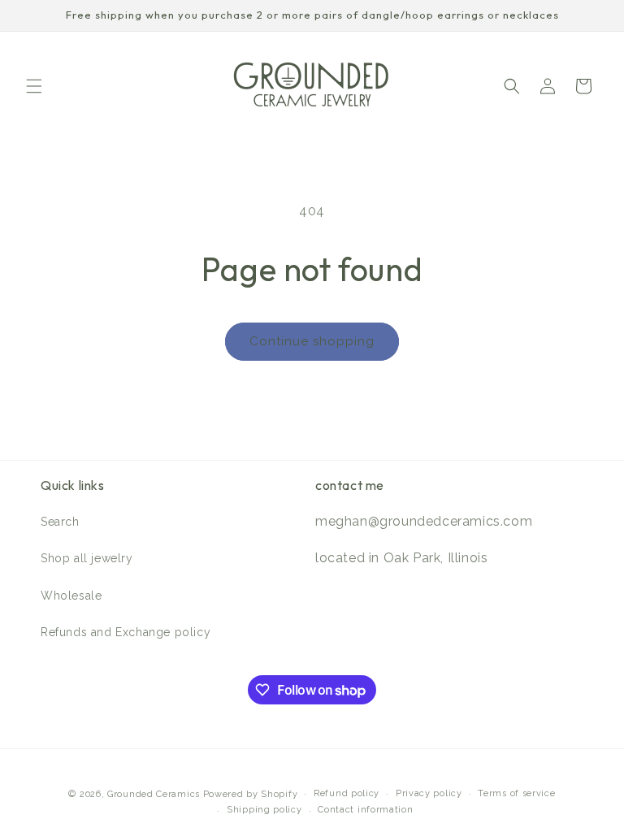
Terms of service (516, 793)
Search (60, 521)
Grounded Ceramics (155, 794)
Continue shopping (312, 341)
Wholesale (71, 595)
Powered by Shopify (250, 794)
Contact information (365, 809)
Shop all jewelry (87, 558)
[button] (34, 86)
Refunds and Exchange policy (125, 632)
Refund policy (346, 793)
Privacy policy (429, 793)
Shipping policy (264, 809)
